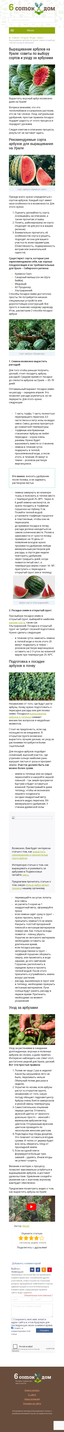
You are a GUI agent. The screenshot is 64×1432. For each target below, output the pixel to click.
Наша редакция (32, 1399)
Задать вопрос (32, 1390)
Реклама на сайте (32, 1403)
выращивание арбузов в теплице (27, 715)
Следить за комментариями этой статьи (20, 1331)
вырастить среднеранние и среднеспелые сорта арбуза (30, 855)
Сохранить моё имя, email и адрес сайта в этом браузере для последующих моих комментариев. (32, 1322)
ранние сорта (17, 622)
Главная (15, 37)
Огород (24, 37)
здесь (25, 874)
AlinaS (25, 1226)
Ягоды (32, 37)
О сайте (32, 1394)
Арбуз (40, 37)
